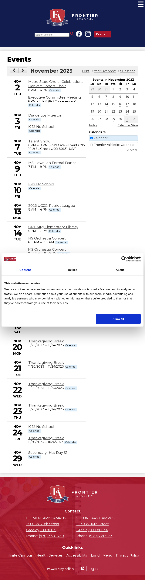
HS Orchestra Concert (47, 238)
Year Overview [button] (105, 71)
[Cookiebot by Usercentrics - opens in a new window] (124, 259)
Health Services (49, 555)
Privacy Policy (128, 555)
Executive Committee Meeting (54, 97)
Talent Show (39, 141)
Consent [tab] (25, 269)
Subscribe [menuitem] (127, 71)
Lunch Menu (101, 555)
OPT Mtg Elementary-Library (53, 227)
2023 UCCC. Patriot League (51, 205)
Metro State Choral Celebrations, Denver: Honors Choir (56, 83)
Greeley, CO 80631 (42, 527)
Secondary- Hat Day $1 (47, 452)
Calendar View (128, 125)
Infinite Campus (19, 555)
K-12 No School (41, 126)
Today (93, 125)
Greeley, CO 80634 (92, 527)
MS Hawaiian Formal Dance (52, 163)
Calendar (101, 138)
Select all (131, 150)
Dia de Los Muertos (45, 115)
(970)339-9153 (101, 536)
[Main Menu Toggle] (141, 4)
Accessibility (76, 555)
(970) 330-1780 (51, 536)
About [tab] (120, 269)
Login (89, 568)
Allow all (118, 318)
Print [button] (85, 71)
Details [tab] (72, 269)
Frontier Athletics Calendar (114, 145)
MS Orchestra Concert (47, 249)
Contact (102, 34)
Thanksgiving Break (46, 341)
